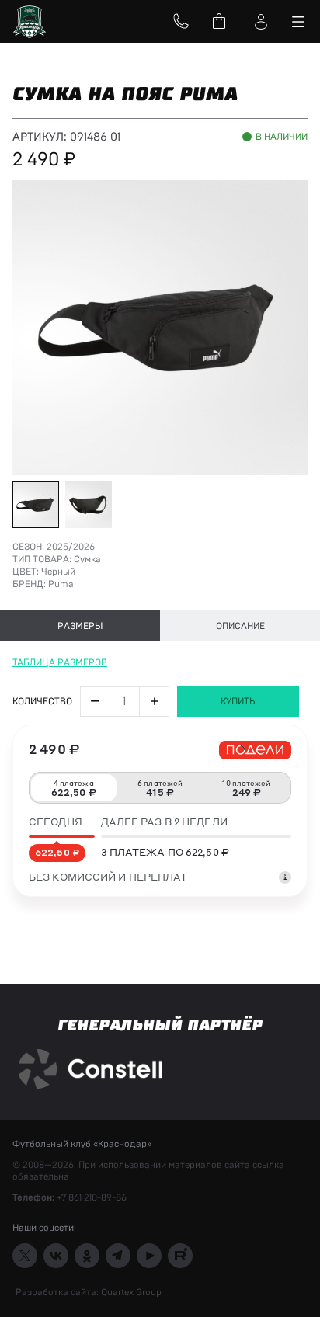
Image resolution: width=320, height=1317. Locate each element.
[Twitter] (24, 1255)
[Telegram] (118, 1255)
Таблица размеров (59, 662)
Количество (42, 701)
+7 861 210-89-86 (92, 1197)
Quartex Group (130, 1292)
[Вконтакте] (55, 1255)
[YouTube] (149, 1255)
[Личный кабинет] (261, 21)
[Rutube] (180, 1255)
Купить (238, 701)
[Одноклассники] (87, 1255)
